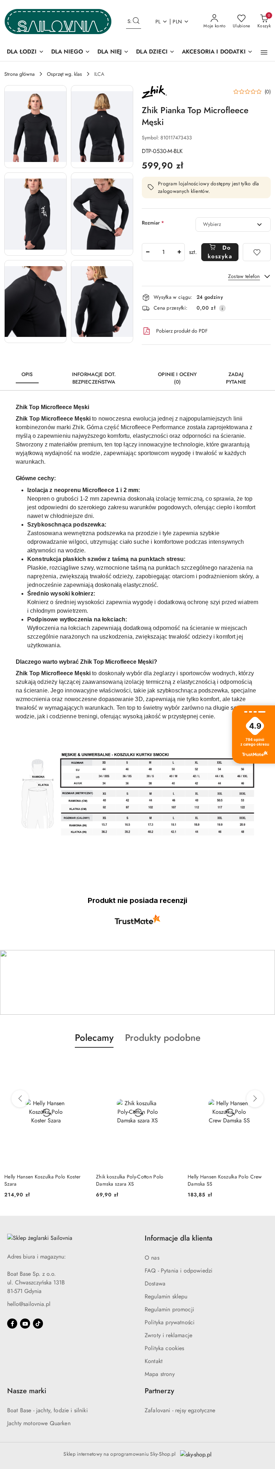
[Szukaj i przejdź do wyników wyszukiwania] (136, 21)
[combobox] (233, 224)
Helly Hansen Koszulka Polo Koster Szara (42, 1180)
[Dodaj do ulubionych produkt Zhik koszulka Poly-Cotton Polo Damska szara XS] (170, 1064)
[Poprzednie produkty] (20, 1098)
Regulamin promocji (169, 1309)
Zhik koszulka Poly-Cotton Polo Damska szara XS (129, 1180)
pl (158, 21)
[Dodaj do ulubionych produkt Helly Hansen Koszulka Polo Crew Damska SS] (262, 1064)
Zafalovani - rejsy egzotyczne (180, 1410)
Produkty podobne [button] (163, 1037)
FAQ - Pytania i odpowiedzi (178, 1270)
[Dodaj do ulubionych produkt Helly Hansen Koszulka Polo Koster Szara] (79, 1064)
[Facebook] (12, 1324)
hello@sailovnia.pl (28, 1304)
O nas (152, 1257)
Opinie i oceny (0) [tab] (177, 378)
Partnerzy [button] (159, 1391)
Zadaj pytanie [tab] (236, 378)
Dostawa (155, 1283)
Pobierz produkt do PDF (182, 330)
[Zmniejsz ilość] (147, 252)
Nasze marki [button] (26, 1391)
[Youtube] (25, 1324)
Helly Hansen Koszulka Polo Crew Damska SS (225, 1180)
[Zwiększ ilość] (179, 252)
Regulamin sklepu (166, 1296)
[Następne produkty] (255, 1098)
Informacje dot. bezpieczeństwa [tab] (94, 378)
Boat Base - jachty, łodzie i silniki (47, 1410)
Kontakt (154, 1361)
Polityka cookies (164, 1348)
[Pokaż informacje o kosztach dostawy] (222, 308)
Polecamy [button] (94, 1037)
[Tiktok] (38, 1324)
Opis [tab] (27, 374)
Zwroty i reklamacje (168, 1335)
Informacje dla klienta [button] (178, 1238)
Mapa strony (160, 1374)
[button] (264, 52)
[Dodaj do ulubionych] (257, 252)
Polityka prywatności (169, 1322)
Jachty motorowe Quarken (39, 1423)
